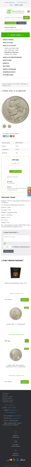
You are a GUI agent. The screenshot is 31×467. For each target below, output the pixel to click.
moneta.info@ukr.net (10, 412)
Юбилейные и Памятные (11, 52)
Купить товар (17, 171)
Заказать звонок (11, 23)
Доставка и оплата (7, 396)
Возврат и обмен (7, 398)
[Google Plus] (13, 136)
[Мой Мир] (11, 136)
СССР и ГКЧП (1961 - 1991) (11, 50)
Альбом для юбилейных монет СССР (15, 283)
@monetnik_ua (14, 410)
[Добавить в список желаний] (4, 176)
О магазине (5, 393)
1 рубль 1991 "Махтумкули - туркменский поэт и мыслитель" (16, 365)
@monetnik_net (17, 416)
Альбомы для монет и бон (16, 293)
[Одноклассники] (9, 136)
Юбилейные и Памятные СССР (16, 334)
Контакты (5, 395)
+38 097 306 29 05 (9, 405)
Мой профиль (22, 23)
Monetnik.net (8, 465)
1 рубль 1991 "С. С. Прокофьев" (15, 324)
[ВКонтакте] (4, 136)
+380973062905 (12, 407)
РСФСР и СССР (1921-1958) (12, 48)
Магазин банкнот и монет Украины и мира (15, 11)
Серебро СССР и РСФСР (11, 54)
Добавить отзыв (8, 251)
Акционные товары (7, 401)
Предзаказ (24, 300)
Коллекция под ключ (7, 400)
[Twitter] (6, 136)
